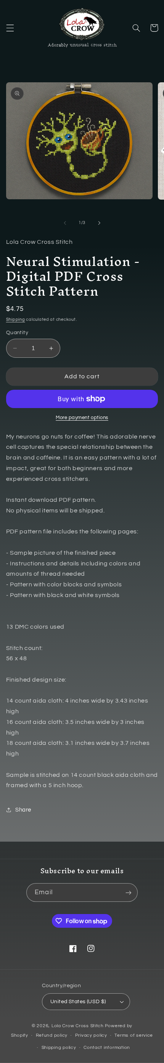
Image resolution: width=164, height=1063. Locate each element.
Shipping (15, 319)
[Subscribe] (128, 892)
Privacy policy (91, 1035)
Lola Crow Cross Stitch (77, 1026)
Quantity (17, 332)
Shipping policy (59, 1047)
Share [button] (23, 810)
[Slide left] (64, 223)
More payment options (82, 417)
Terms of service (133, 1035)
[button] (10, 28)
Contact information (107, 1047)
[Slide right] (99, 223)
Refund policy (52, 1035)
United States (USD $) (78, 1001)
